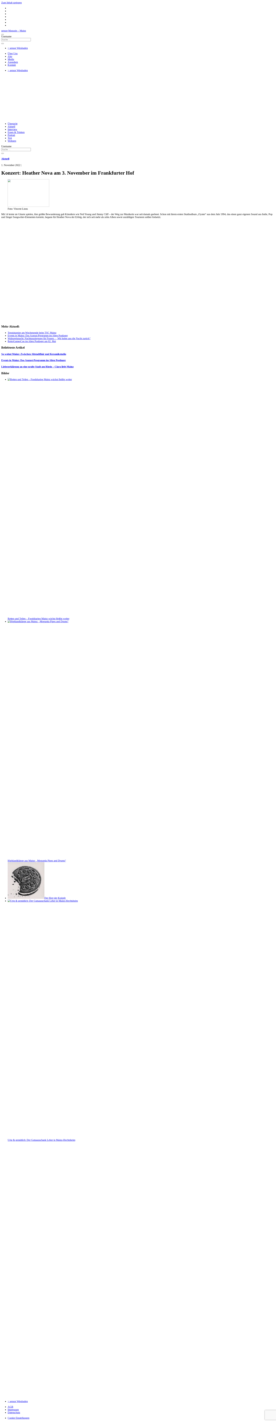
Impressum (13, 1409)
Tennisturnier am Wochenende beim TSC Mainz (32, 332)
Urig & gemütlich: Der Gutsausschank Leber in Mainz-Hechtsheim (41, 1140)
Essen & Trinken (16, 132)
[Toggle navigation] (2, 34)
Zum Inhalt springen (11, 2)
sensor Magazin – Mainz (13, 30)
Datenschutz (14, 1412)
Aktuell (11, 126)
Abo (10, 56)
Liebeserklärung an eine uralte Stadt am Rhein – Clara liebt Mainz (37, 366)
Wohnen (12, 141)
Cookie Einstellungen (18, 1418)
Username (6, 36)
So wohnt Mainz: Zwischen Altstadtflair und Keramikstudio (33, 354)
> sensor (18, 48)
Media (11, 59)
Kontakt (12, 65)
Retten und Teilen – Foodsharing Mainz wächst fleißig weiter (38, 618)
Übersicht (12, 123)
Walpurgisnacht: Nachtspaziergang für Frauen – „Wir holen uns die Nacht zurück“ (49, 338)
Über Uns (13, 53)
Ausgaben (13, 62)
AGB (10, 1406)
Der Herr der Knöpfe (55, 898)
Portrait (11, 135)
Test (10, 138)
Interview (12, 129)
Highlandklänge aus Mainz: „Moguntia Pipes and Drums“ (37, 860)
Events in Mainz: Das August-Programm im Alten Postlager (38, 335)
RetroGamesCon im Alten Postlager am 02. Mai (32, 341)
